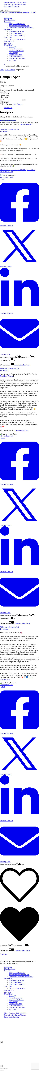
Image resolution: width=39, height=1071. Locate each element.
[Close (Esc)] (7, 1068)
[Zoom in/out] (1, 1068)
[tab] (21, 108)
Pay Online (12, 1009)
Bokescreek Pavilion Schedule (19, 975)
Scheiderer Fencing (6, 376)
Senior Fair (8, 978)
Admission (8, 967)
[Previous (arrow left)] (1, 1070)
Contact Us (12, 996)
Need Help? (8, 994)
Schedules (7, 971)
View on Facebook (6, 177)
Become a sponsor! (26, 124)
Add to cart (4, 102)
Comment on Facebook (22, 365)
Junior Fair (8, 986)
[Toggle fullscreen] (3, 1068)
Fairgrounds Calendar (16, 1000)
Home (2, 70)
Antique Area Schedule (17, 973)
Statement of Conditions (17, 1007)
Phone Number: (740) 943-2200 (15, 3)
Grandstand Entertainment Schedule (21, 977)
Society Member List (16, 1006)
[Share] (5, 1068)
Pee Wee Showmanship (17, 988)
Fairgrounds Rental (15, 1004)
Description (8, 108)
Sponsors (7, 992)
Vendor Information (15, 998)
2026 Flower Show (15, 982)
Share (3, 179)
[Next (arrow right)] (3, 1070)
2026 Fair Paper (9, 969)
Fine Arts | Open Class (16, 980)
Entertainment (9, 990)
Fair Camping (13, 1002)
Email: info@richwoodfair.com (15, 4)
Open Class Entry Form (17, 984)
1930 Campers (10, 70)
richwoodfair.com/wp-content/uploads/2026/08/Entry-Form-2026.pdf (17, 170)
